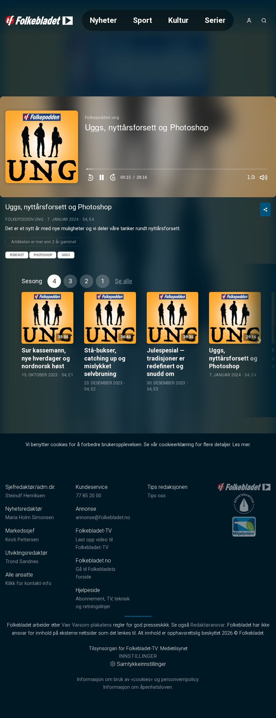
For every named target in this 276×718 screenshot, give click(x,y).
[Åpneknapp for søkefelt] (264, 20)
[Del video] (265, 209)
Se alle (123, 281)
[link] (39, 20)
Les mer (241, 445)
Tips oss (156, 496)
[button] (102, 177)
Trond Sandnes (21, 561)
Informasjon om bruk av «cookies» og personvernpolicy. (138, 679)
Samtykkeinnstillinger (141, 664)
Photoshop (43, 255)
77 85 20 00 (88, 496)
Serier (215, 20)
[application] (138, 146)
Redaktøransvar (208, 625)
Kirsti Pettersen (22, 540)
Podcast (17, 255)
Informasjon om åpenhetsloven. (138, 687)
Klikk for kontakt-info (28, 583)
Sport (142, 20)
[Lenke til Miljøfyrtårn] (244, 526)
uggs (66, 255)
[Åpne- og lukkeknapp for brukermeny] (249, 20)
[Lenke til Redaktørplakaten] (244, 504)
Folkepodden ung (24, 219)
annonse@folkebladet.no (103, 517)
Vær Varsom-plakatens (87, 625)
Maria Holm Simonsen (29, 517)
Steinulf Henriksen (25, 496)
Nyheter (103, 20)
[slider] (177, 170)
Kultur (178, 20)
